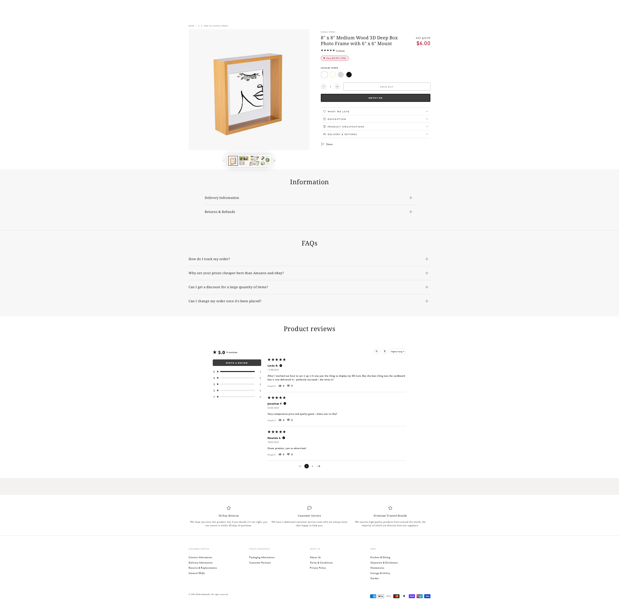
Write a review (237, 362)
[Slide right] (274, 160)
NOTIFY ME (376, 97)
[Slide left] (223, 160)
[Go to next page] (319, 466)
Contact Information (200, 557)
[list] (309, 516)
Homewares (377, 567)
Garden (374, 578)
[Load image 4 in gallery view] (265, 161)
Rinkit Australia (203, 594)
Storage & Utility (380, 573)
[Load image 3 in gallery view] (254, 161)
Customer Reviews (260, 562)
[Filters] (384, 351)
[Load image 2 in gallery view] (244, 161)
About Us (315, 557)
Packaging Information (262, 557)
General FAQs (197, 573)
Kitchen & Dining (380, 557)
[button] (237, 371)
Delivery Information (201, 562)
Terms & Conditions (321, 562)
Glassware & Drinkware (384, 562)
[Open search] (376, 351)
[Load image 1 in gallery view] (233, 161)
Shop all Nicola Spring (216, 26)
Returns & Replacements (203, 567)
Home (191, 26)
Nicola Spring (328, 32)
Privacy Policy (318, 567)
